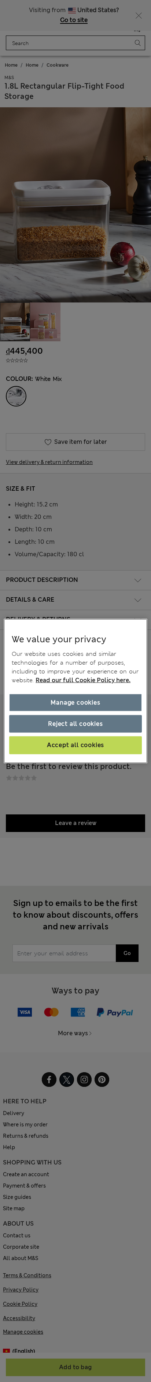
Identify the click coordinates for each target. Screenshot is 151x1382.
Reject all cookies (75, 724)
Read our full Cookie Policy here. (83, 680)
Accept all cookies (75, 745)
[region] (75, 691)
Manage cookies (75, 702)
